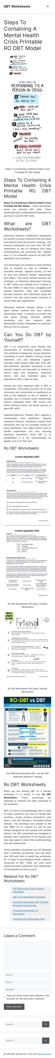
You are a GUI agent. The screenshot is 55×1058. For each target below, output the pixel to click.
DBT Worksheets (17, 6)
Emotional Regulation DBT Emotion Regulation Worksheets (30, 904)
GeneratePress (44, 1054)
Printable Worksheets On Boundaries (25, 912)
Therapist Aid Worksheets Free (29, 919)
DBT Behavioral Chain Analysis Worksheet (28, 890)
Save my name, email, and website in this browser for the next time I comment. (28, 997)
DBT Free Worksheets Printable (29, 897)
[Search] (45, 1024)
